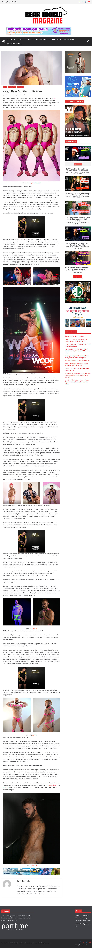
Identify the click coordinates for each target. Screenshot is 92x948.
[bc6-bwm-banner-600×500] (31, 400)
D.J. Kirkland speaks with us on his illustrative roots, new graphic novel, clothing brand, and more (77, 375)
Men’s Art (34, 628)
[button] (14, 39)
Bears (20, 39)
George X (14, 502)
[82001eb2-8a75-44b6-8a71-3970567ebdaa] (46, 28)
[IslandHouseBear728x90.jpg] (31, 869)
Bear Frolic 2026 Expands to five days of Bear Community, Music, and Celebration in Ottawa (77, 351)
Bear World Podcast (14, 43)
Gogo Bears (12, 87)
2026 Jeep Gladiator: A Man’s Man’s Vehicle (77, 360)
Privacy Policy (78, 945)
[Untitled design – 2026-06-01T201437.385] (31, 217)
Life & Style (55, 39)
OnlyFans (6, 787)
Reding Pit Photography (34, 183)
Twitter (50, 785)
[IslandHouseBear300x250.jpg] (78, 52)
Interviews (20, 87)
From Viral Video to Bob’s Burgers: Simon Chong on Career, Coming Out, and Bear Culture (77, 382)
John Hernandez (22, 95)
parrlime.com (5, 920)
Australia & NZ (69, 39)
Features (10, 39)
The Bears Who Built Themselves (74, 336)
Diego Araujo (34, 502)
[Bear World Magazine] (3, 41)
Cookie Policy (87, 945)
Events (29, 39)
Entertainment (41, 39)
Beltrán (54, 98)
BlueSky (54, 785)
